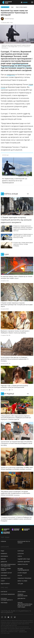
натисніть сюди (23, 631)
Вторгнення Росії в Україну (24, 542)
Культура (21, 553)
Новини (3, 541)
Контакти (4, 591)
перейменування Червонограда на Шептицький (16, 64)
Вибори (3, 559)
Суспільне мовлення (8, 594)
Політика (4, 575)
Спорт (3, 581)
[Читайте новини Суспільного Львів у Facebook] (2, 617)
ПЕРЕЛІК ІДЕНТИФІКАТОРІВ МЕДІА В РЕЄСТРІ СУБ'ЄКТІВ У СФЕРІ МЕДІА (25, 605)
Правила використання (22, 595)
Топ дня (20, 583)
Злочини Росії (5, 578)
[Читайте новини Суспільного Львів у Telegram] (14, 617)
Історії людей (22, 573)
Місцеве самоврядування (23, 569)
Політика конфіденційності (7, 599)
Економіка (4, 556)
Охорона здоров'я (24, 561)
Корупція (21, 551)
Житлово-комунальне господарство (8, 565)
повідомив (11, 74)
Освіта (20, 556)
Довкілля (4, 561)
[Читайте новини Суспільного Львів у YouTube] (8, 617)
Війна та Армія (22, 581)
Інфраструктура (23, 564)
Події (12, 7)
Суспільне (22, 630)
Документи (21, 598)
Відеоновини (5, 583)
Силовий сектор (6, 573)
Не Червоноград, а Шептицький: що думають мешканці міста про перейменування (14, 181)
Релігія (20, 575)
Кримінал (4, 553)
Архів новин (22, 591)
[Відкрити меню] (32, 2)
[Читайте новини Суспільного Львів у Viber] (11, 617)
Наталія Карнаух (9, 18)
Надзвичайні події (24, 559)
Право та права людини (21, 7)
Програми (4, 602)
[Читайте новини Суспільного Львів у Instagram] (5, 617)
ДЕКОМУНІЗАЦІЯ (5, 7)
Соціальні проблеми (24, 578)
